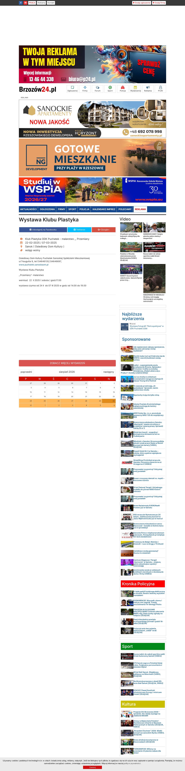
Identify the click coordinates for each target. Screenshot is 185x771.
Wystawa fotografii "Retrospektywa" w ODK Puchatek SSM (147, 326)
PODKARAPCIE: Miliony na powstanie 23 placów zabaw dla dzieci (147, 751)
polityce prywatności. (132, 763)
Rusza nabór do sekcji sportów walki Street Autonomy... (151, 256)
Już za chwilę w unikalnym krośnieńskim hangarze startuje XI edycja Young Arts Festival (148, 379)
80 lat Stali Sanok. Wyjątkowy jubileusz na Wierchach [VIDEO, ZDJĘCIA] (147, 674)
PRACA (32, 3)
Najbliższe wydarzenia (133, 316)
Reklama (41, 3)
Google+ (105, 229)
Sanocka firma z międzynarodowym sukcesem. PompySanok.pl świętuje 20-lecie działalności (148, 535)
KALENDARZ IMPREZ (104, 209)
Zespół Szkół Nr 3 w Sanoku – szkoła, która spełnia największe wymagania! (147, 453)
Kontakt (51, 3)
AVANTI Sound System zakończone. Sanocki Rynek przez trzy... (131, 278)
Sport (110, 91)
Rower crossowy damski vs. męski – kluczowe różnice (148, 479)
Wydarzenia (135, 91)
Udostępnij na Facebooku (44, 229)
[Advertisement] (92, 26)
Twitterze (80, 229)
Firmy (84, 91)
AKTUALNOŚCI (28, 209)
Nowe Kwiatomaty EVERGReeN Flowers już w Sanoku (146, 506)
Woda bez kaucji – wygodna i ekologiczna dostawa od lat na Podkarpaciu (146, 434)
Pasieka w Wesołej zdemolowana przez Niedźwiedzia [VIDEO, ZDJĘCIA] (128, 257)
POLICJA (84, 209)
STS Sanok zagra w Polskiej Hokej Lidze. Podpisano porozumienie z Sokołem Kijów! (147, 665)
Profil (160, 91)
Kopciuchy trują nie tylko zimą (146, 395)
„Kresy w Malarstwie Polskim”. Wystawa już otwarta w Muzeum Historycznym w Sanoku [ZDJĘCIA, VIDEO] (148, 724)
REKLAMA (140, 209)
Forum (97, 91)
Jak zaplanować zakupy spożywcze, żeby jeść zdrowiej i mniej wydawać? (149, 349)
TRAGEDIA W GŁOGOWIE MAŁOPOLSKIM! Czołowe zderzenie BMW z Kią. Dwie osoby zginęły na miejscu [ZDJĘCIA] (148, 612)
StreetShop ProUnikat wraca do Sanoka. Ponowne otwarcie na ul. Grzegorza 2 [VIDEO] (147, 462)
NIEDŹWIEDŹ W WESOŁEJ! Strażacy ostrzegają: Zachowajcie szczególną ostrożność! (153, 298)
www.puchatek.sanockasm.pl (33, 264)
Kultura (129, 704)
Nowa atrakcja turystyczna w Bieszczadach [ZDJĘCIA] (145, 741)
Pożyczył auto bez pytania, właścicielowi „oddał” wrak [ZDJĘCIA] (145, 630)
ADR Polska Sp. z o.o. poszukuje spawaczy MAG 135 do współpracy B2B (148, 415)
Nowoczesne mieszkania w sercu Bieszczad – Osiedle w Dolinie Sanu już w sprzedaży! (148, 526)
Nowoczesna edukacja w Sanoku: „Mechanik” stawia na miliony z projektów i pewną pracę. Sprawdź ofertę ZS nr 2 (148, 425)
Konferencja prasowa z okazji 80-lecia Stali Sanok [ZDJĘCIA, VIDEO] (148, 682)
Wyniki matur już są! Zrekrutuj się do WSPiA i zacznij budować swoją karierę (149, 358)
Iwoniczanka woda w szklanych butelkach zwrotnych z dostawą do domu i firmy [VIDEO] (148, 572)
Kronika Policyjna (138, 583)
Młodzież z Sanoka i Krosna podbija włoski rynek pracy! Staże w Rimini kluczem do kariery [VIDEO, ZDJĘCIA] (148, 444)
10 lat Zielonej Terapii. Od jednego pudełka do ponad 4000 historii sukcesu (147, 489)
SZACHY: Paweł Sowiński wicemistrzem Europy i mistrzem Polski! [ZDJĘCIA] (147, 692)
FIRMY (61, 209)
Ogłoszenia (72, 91)
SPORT (72, 209)
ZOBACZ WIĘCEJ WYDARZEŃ (67, 363)
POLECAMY (125, 209)
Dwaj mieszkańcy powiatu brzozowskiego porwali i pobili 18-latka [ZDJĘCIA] (148, 621)
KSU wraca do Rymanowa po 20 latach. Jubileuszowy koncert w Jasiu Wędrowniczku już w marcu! (148, 517)
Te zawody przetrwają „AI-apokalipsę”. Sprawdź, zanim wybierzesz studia (145, 388)
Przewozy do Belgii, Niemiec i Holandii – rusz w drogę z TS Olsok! (148, 543)
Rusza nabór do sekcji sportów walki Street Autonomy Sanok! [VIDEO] (149, 655)
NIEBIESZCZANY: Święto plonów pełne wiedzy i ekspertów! (153, 236)
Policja (123, 91)
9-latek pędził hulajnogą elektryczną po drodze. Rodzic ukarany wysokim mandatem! (149, 593)
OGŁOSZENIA (47, 209)
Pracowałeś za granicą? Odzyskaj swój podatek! (147, 470)
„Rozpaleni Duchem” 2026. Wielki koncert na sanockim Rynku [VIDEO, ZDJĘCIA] (148, 733)
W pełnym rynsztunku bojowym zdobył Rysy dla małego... (130, 236)
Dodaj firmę (159, 3)
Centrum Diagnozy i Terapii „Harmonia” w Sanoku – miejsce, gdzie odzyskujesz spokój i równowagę (147, 563)
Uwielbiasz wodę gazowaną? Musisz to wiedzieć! (145, 552)
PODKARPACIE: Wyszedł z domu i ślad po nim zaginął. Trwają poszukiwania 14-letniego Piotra (147, 602)
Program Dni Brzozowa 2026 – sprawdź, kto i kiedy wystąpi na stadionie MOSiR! (146, 714)
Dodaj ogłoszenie (142, 3)
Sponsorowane (136, 339)
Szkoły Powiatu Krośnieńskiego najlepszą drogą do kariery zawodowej (147, 406)
